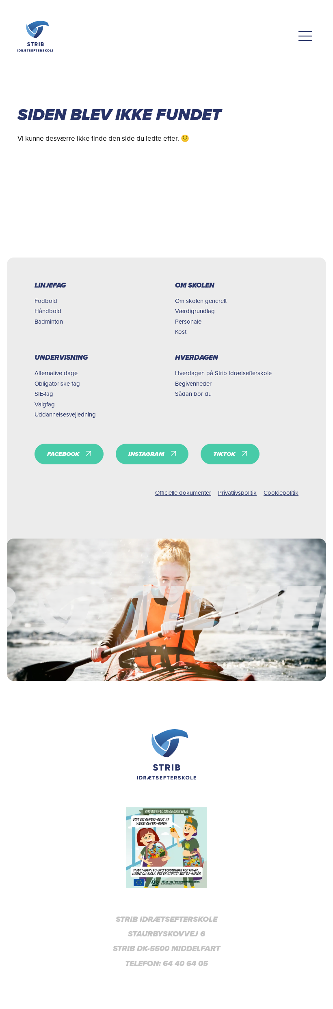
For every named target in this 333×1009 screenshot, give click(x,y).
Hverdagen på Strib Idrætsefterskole (223, 373)
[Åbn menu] (305, 36)
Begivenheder (193, 383)
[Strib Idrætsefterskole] (35, 36)
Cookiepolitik (281, 492)
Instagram (146, 453)
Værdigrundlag (195, 311)
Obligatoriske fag (57, 383)
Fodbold (46, 300)
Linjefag (50, 285)
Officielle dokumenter (183, 492)
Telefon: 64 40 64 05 (166, 963)
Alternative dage (56, 373)
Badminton (49, 321)
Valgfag (45, 404)
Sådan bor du (193, 393)
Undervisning (61, 357)
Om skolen (194, 285)
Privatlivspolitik (237, 492)
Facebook (63, 453)
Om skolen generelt (201, 300)
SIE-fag (44, 393)
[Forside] (167, 754)
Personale (188, 321)
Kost (180, 331)
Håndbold (48, 311)
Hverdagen (196, 357)
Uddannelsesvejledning (65, 414)
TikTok (224, 453)
